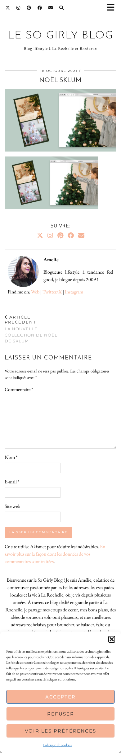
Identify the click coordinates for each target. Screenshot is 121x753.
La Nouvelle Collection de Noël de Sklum (31, 329)
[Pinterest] (29, 8)
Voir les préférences (60, 731)
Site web (12, 506)
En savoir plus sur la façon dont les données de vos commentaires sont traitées (55, 554)
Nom (11, 457)
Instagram (74, 291)
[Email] (50, 8)
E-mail (12, 481)
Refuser (60, 714)
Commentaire (19, 389)
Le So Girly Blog (61, 35)
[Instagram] (18, 8)
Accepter (60, 697)
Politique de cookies (57, 744)
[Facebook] (40, 8)
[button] (112, 8)
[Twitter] (8, 8)
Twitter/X (52, 291)
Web (35, 291)
